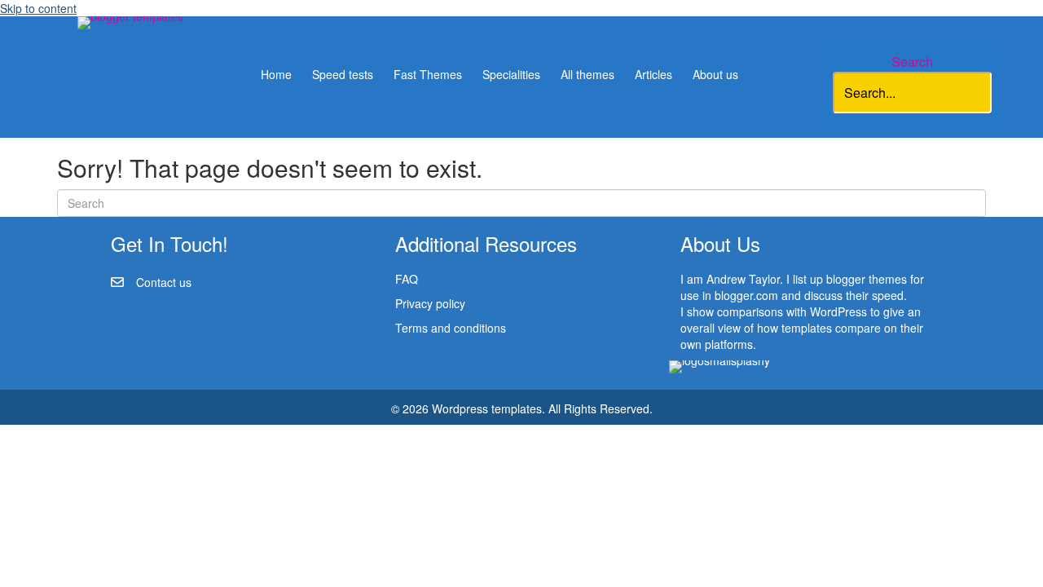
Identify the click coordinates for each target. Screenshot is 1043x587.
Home (276, 74)
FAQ (406, 279)
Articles (653, 74)
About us (715, 74)
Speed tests (342, 74)
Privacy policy (430, 303)
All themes (587, 74)
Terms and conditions (450, 328)
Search (912, 61)
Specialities (511, 74)
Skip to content (38, 8)
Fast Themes (428, 74)
